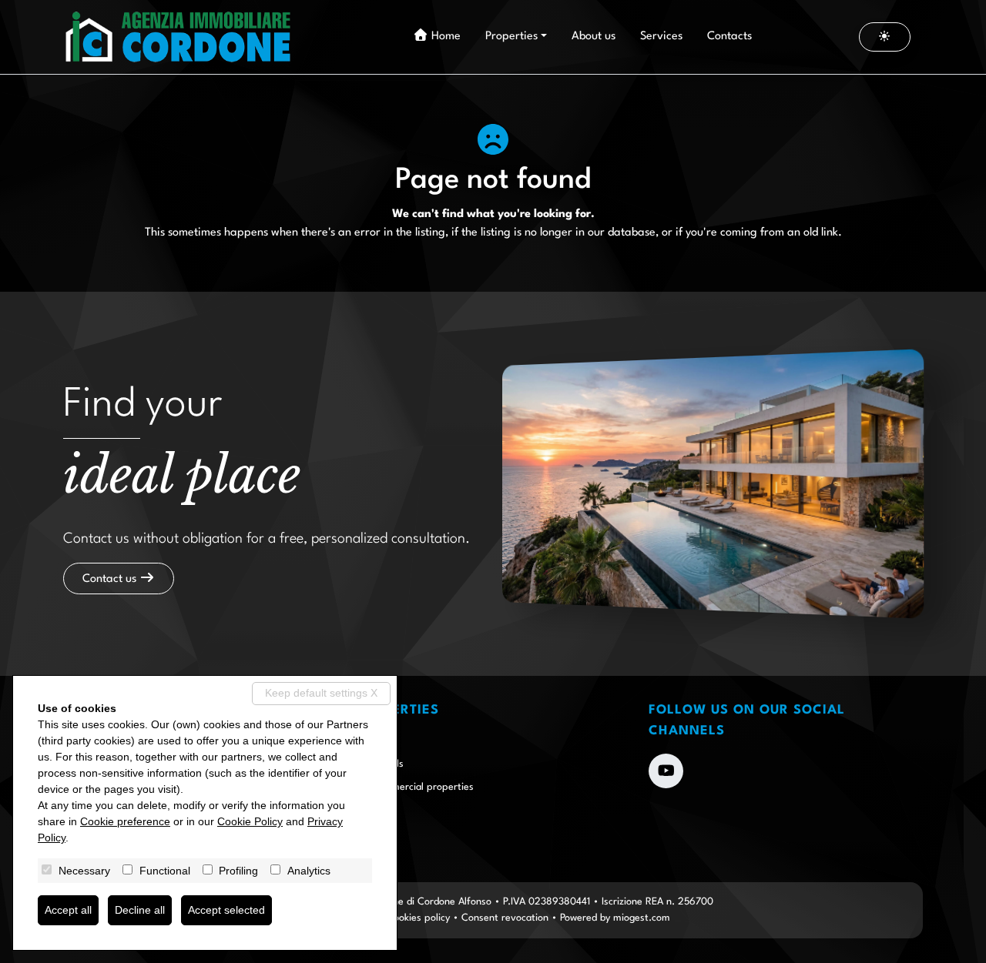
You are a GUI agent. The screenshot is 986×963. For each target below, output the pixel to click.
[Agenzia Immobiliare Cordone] (178, 37)
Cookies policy (418, 918)
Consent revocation (504, 918)
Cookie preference (125, 821)
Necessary (84, 870)
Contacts (729, 36)
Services (661, 36)
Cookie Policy (250, 821)
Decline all (140, 910)
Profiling (238, 870)
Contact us (110, 579)
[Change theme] (885, 36)
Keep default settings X (321, 693)
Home (444, 36)
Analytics (308, 870)
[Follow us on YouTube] (666, 771)
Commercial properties (422, 787)
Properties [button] (511, 36)
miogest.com (641, 918)
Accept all (68, 910)
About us (593, 36)
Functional (164, 870)
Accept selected (226, 910)
